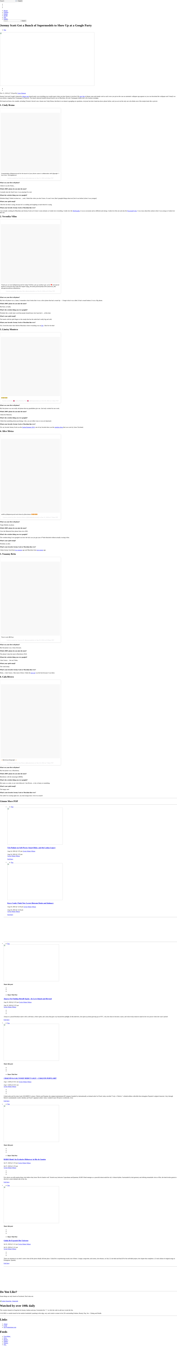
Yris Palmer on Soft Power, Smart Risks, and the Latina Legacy (31, 848)
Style (5, 1338)
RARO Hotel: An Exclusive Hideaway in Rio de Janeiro (25, 1159)
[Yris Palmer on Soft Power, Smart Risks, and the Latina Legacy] (35, 844)
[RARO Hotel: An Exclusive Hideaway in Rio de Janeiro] (31, 1141)
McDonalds (76, 211)
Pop (5, 17)
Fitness (6, 1343)
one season (40, 550)
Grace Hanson (21, 93)
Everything (7, 1336)
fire (42, 325)
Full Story (10, 859)
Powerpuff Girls (132, 211)
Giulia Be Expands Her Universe (16, 1241)
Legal (5, 1325)
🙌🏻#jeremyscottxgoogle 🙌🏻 (9, 760)
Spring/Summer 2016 (28, 427)
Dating (6, 14)
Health (6, 15)
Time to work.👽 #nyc (7, 637)
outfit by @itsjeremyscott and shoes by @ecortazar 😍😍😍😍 (19, 514)
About (5, 1324)
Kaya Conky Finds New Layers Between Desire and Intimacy (30, 903)
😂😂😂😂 (4, 397)
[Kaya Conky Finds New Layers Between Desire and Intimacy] (35, 899)
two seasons (18, 550)
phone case (25, 96)
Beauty (6, 10)
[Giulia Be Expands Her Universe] (31, 1222)
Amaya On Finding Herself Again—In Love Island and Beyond (28, 999)
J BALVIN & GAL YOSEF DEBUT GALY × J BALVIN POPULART (30, 1078)
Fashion (6, 12)
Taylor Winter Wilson (29, 851)
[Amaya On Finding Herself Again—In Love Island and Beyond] (31, 981)
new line (82, 96)
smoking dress (59, 427)
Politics (6, 19)
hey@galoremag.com (10, 1327)
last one (33, 673)
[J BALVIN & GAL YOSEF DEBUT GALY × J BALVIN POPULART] (31, 1060)
